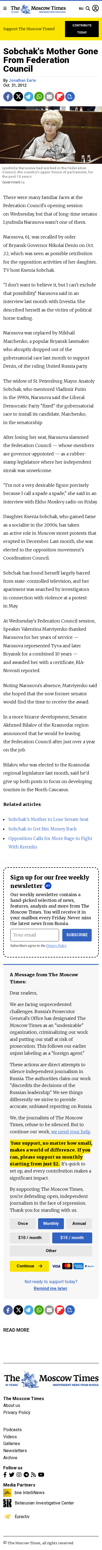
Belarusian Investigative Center (44, 1502)
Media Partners (19, 1485)
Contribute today (82, 29)
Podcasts (12, 1429)
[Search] (88, 8)
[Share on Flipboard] (59, 96)
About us (11, 1405)
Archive (10, 1457)
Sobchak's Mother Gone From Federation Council (50, 60)
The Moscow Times (23, 1398)
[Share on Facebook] (8, 96)
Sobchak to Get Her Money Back (42, 829)
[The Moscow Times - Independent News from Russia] (38, 8)
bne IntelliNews (30, 1492)
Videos (10, 1436)
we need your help (70, 1131)
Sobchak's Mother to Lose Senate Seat (48, 819)
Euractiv (22, 1516)
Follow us (13, 1467)
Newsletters (15, 1450)
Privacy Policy (56, 946)
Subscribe (77, 935)
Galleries (11, 1443)
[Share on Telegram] (28, 96)
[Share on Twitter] (18, 96)
